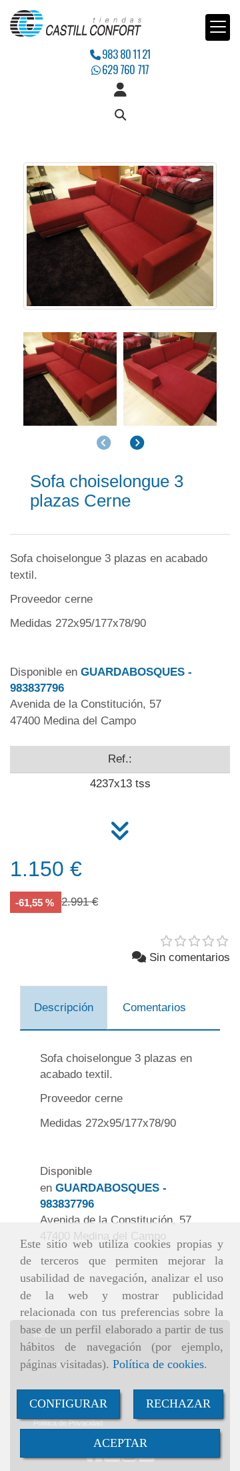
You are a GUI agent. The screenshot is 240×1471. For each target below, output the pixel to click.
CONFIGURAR (68, 1403)
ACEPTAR (120, 1443)
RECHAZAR (178, 1403)
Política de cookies (158, 1364)
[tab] (63, 1008)
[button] (120, 90)
